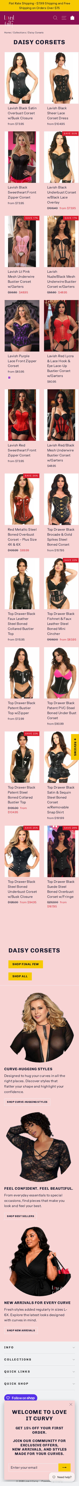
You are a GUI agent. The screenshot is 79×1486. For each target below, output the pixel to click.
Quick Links (17, 1371)
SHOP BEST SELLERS (20, 1216)
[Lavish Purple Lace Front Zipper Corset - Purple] (9, 377)
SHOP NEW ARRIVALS (21, 1330)
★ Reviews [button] (75, 747)
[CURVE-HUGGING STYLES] (39, 1028)
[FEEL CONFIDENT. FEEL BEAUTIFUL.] (39, 1147)
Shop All (20, 976)
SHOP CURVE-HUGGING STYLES (27, 1101)
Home (7, 32)
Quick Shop (16, 1384)
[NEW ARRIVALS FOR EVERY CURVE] (39, 1261)
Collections (19, 32)
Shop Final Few (25, 964)
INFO (9, 1347)
